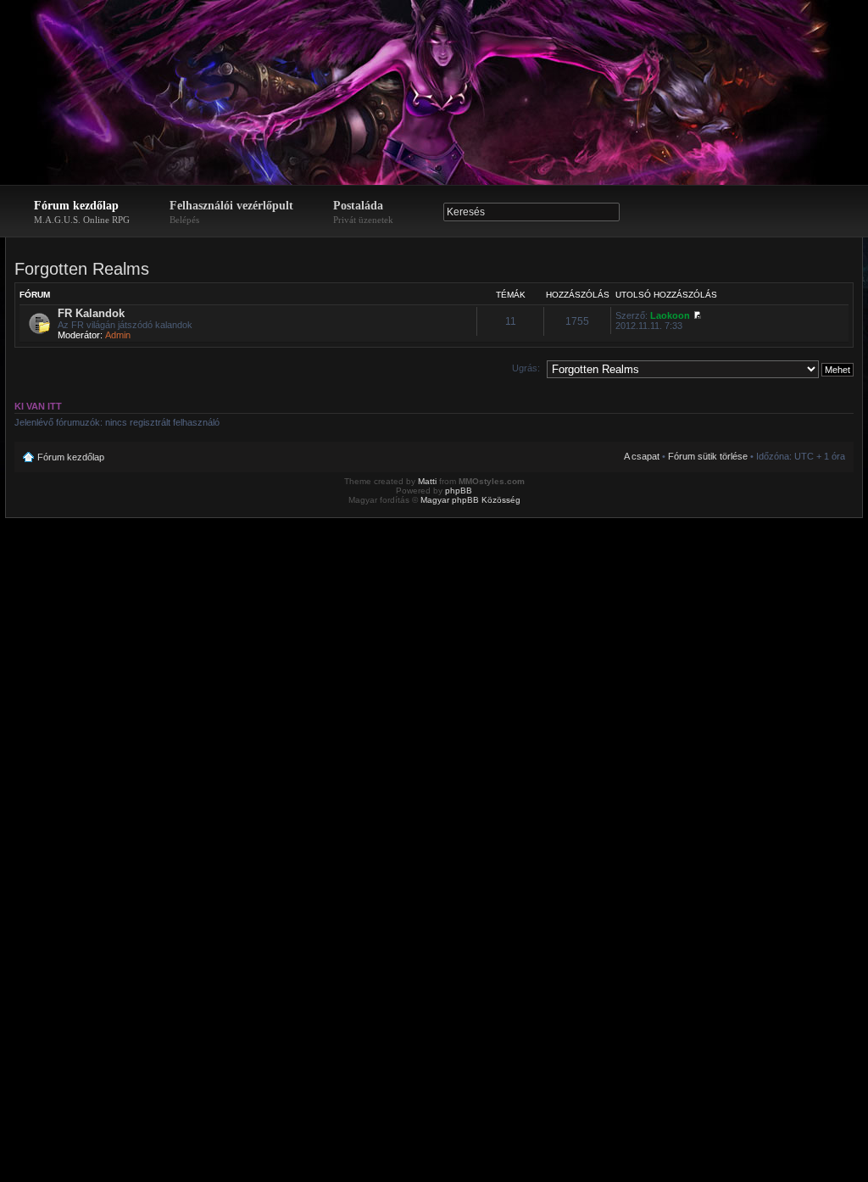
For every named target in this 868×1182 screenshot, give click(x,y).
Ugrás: (526, 368)
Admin (118, 335)
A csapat (641, 456)
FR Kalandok (91, 313)
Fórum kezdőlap (82, 212)
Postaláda (363, 212)
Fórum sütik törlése (708, 456)
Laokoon (670, 315)
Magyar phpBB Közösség (470, 500)
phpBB (458, 490)
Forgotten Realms (81, 268)
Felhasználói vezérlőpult (231, 212)
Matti (427, 481)
